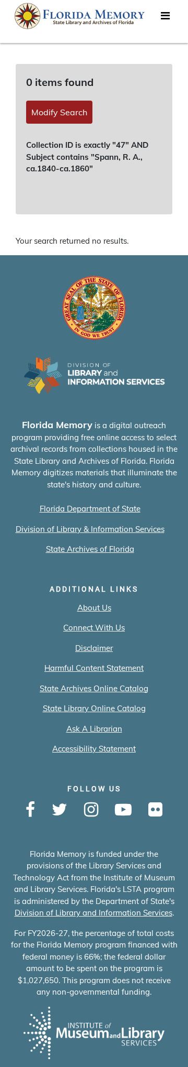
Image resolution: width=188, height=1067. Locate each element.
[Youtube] (123, 810)
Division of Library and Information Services (93, 913)
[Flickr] (155, 810)
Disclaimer (94, 648)
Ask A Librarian (94, 729)
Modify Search (59, 112)
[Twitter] (59, 810)
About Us (94, 608)
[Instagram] (91, 810)
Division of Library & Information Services (90, 529)
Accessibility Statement (94, 749)
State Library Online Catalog (94, 708)
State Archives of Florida (90, 549)
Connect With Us (94, 628)
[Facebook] (30, 810)
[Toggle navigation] (165, 18)
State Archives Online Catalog (94, 688)
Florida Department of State (90, 509)
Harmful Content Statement (94, 668)
